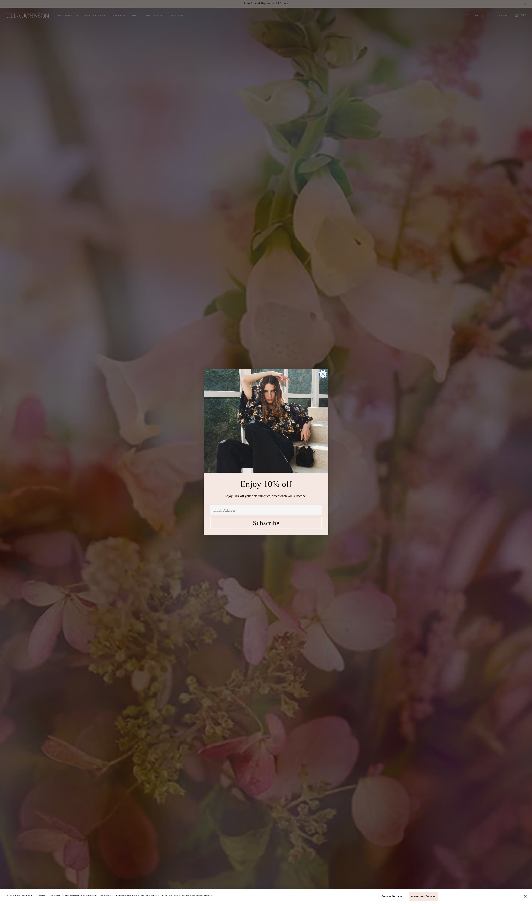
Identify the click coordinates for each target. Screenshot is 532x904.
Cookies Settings (392, 896)
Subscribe (266, 522)
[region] (266, 896)
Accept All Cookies (423, 896)
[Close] (525, 896)
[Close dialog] (323, 374)
